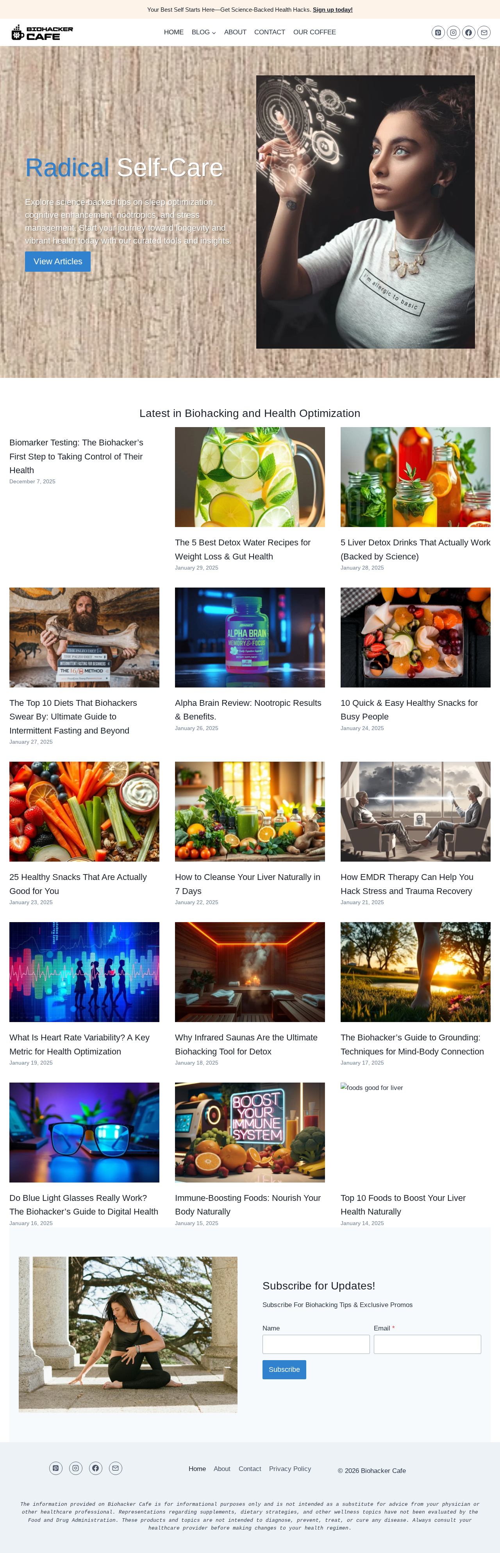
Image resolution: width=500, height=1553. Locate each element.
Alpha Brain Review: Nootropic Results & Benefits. (248, 709)
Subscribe (284, 1369)
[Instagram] (453, 32)
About (235, 32)
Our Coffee (314, 32)
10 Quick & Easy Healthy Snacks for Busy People (409, 709)
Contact (269, 32)
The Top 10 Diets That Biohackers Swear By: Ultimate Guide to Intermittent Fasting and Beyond (73, 717)
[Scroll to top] (480, 1541)
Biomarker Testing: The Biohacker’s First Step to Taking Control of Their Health (76, 456)
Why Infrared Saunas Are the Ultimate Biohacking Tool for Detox (246, 1044)
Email (384, 1328)
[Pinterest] (438, 32)
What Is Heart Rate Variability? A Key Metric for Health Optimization (79, 1044)
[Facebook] (468, 32)
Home (174, 32)
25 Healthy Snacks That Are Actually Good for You (78, 884)
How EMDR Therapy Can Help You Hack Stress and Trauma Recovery (407, 884)
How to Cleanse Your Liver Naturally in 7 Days (247, 884)
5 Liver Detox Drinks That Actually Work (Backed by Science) (416, 549)
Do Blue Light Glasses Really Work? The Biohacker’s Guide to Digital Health (83, 1204)
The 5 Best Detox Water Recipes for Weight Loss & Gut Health (243, 549)
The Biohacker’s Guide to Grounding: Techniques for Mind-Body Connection (412, 1044)
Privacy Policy (290, 1469)
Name (271, 1328)
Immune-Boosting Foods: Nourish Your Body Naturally (248, 1204)
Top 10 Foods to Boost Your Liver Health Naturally (403, 1204)
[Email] (484, 32)
